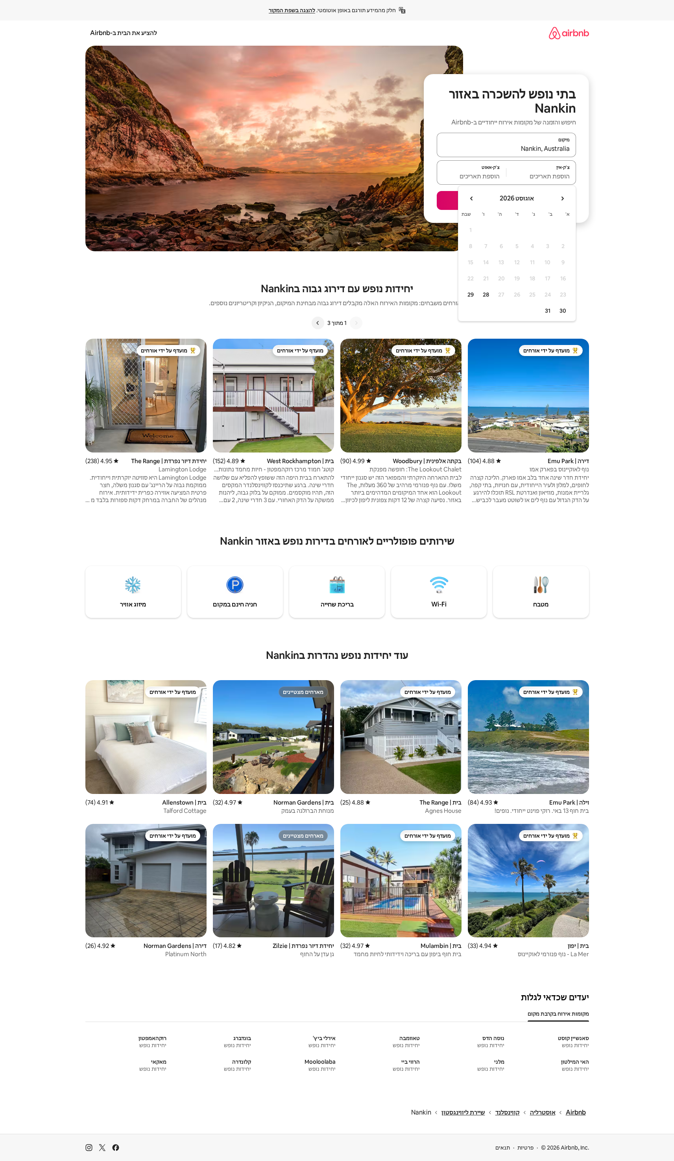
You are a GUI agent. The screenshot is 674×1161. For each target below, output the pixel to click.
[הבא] (318, 323)
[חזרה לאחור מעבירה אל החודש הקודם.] (562, 198)
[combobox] (506, 148)
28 (486, 294)
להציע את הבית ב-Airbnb (123, 33)
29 (470, 294)
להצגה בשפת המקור (292, 10)
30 (563, 310)
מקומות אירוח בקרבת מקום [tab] (558, 1013)
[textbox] (541, 176)
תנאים (502, 1147)
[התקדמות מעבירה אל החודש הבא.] (471, 198)
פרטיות (525, 1147)
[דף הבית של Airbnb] (569, 32)
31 (547, 310)
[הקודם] (356, 323)
